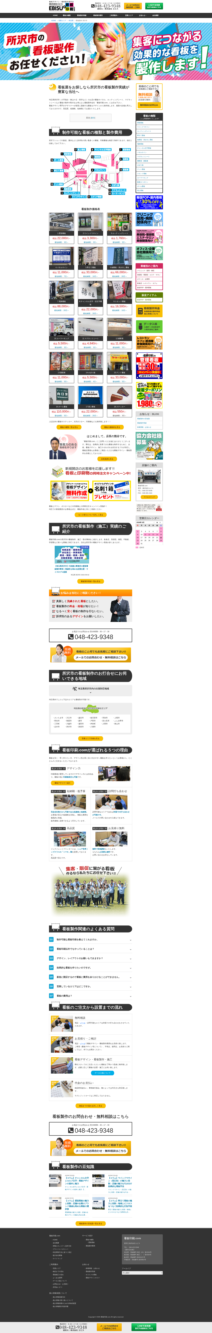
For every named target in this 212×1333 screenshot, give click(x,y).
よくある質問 (57, 1278)
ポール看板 (141, 186)
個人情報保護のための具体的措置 (64, 1303)
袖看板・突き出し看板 (145, 140)
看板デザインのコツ (93, 1278)
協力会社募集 (57, 1255)
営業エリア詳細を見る (90, 738)
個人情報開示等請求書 (60, 1306)
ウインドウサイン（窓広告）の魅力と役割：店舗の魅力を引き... (120, 1185)
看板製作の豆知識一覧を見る (90, 1224)
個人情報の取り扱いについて (63, 1300)
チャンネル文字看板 (144, 148)
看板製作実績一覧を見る (90, 581)
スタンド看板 (142, 173)
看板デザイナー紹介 (62, 783)
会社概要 (155, 15)
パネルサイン (142, 152)
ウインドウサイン (143, 127)
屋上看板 (140, 190)
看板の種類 (67, 15)
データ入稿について (103, 1073)
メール (82, 1023)
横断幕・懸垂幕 (142, 161)
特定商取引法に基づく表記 (62, 1252)
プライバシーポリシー (60, 1249)
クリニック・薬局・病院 (145, 270)
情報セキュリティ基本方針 (62, 1246)
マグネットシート (143, 156)
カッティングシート (144, 131)
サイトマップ (57, 1258)
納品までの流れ (58, 1271)
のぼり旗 (140, 165)
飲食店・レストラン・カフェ (147, 283)
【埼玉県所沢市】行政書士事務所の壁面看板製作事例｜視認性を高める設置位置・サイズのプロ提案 (71, 569)
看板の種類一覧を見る (69, 427)
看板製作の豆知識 (143, 419)
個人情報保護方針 (59, 1297)
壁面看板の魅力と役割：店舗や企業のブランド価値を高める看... (77, 1208)
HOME (55, 15)
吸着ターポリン (142, 182)
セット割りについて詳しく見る (90, 515)
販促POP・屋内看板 (144, 287)
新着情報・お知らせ (144, 427)
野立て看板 (141, 135)
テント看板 (141, 169)
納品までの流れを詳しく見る (90, 1106)
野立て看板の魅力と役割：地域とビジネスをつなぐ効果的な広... (120, 1206)
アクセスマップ (149, 497)
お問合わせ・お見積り (60, 1284)
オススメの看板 (91, 1275)
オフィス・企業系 (143, 279)
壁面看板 (140, 123)
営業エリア (129, 15)
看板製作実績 (81, 15)
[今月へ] (157, 522)
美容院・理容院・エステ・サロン (148, 275)
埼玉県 (71, 20)
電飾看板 (140, 144)
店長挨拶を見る (107, 459)
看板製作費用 (98, 15)
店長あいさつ (57, 1287)
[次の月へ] (161, 522)
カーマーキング (142, 178)
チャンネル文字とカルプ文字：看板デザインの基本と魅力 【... (77, 1183)
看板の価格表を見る (112, 427)
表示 (93, 118)
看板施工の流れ (58, 1275)
